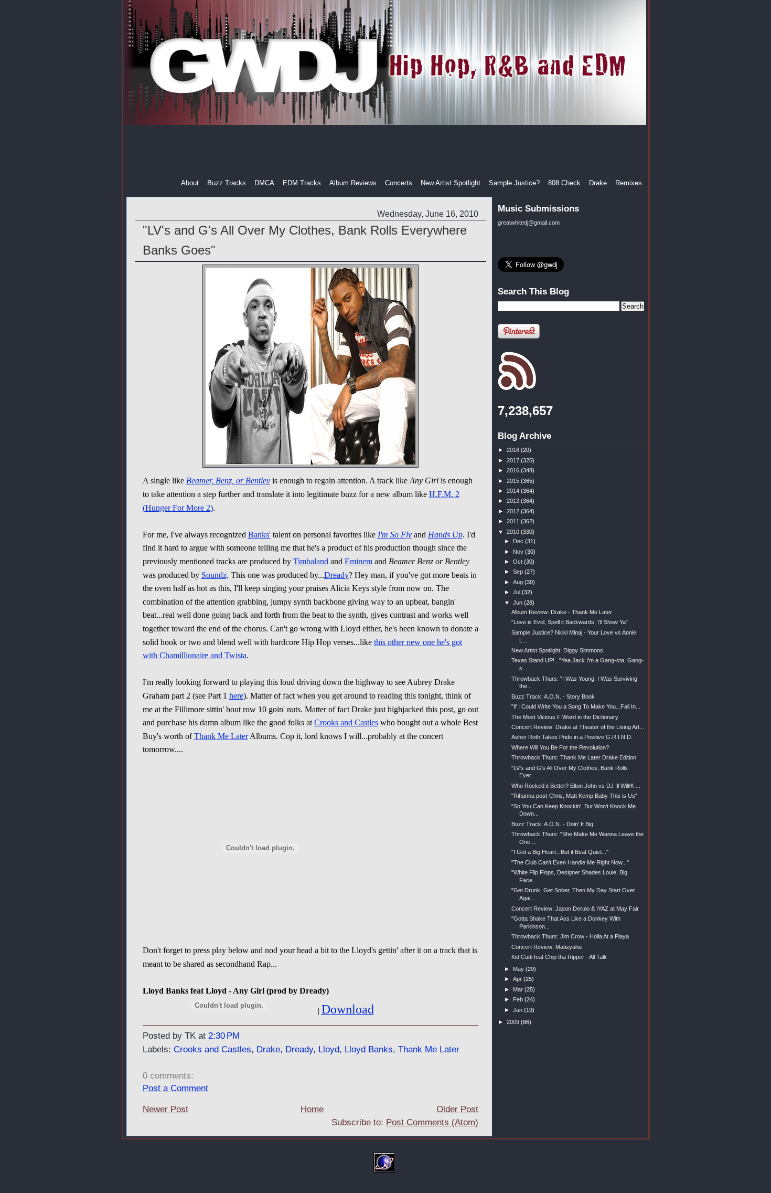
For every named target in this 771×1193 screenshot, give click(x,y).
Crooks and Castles (346, 722)
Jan (518, 1010)
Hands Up (445, 534)
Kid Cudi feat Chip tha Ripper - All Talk (559, 957)
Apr (518, 979)
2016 (514, 470)
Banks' (259, 534)
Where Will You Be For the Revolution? (560, 747)
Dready (336, 575)
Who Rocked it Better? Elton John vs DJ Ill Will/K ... (575, 786)
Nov (519, 551)
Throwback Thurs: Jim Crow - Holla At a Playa (570, 936)
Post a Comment (175, 1088)
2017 (514, 460)
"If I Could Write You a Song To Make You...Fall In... (575, 706)
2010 (514, 532)
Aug (518, 582)
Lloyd (328, 1049)
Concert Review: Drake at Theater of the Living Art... (577, 727)
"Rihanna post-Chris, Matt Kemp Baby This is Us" (574, 796)
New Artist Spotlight (450, 183)
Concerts (398, 183)
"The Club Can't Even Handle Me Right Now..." (570, 862)
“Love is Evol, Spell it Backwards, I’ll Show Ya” (569, 622)
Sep (518, 571)
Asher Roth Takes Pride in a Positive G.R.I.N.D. (572, 737)
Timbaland (310, 561)
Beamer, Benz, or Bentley (228, 480)
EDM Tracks (302, 183)
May (519, 969)
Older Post (457, 1109)
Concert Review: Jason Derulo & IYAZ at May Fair (575, 908)
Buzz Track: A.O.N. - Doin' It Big (552, 824)
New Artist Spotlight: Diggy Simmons (557, 650)
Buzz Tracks (226, 183)
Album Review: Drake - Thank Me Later (561, 612)
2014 (514, 491)
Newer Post (165, 1109)
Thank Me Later (221, 736)
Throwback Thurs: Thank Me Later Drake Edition (573, 757)
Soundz (214, 575)
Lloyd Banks (369, 1049)
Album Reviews (353, 183)
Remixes (628, 183)
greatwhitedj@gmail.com (529, 222)
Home (312, 1109)
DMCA (264, 183)
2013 (514, 501)
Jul (517, 592)
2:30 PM (224, 1036)
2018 (514, 450)
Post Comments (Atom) (432, 1122)
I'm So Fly (395, 534)
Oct (518, 561)
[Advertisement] (386, 151)
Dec (519, 541)
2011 (514, 521)
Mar (518, 989)
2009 (514, 1022)
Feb (518, 999)
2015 (514, 481)
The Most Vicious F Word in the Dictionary (564, 717)
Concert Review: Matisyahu (546, 947)
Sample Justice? (514, 183)
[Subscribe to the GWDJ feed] (517, 388)
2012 (514, 511)
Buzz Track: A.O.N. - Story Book (553, 696)
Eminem (358, 561)
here (236, 695)
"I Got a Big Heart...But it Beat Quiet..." (559, 852)
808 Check (564, 183)
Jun (518, 602)
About (190, 183)
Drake (598, 183)
